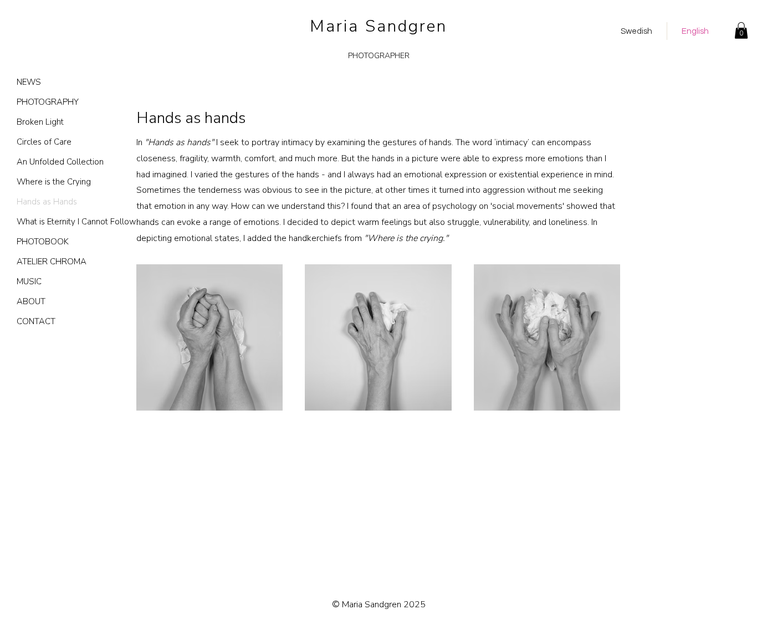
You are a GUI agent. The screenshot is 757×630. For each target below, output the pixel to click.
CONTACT (36, 321)
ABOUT (31, 301)
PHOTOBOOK (43, 241)
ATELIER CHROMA (51, 261)
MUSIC (29, 281)
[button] (741, 30)
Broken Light (40, 121)
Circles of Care (44, 141)
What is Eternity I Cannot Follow (56, 221)
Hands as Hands (47, 201)
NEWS (29, 82)
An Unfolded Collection (56, 161)
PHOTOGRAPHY (48, 101)
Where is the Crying (54, 181)
